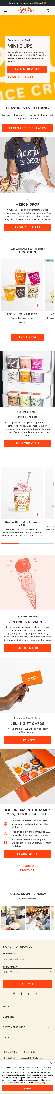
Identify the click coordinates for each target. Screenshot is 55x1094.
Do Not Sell (9, 1058)
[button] (27, 2)
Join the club (27, 443)
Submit (27, 984)
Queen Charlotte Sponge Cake (22, 523)
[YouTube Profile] (29, 994)
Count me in (27, 648)
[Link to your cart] (48, 10)
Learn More (27, 854)
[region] (27, 1076)
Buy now (27, 740)
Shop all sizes (28, 227)
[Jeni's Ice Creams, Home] (26, 10)
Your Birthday (10, 966)
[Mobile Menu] (5, 10)
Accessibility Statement (31, 1058)
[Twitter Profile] (36, 994)
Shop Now (27, 337)
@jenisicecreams (27, 898)
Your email (9, 953)
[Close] (51, 1063)
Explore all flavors (27, 867)
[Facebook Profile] (21, 994)
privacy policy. (40, 1082)
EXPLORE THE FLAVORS (27, 128)
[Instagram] (14, 994)
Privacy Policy (10, 1052)
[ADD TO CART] (37, 306)
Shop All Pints (20, 77)
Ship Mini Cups (27, 69)
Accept (27, 1088)
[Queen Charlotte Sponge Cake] (22, 493)
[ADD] (37, 514)
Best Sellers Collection (22, 313)
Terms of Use (30, 1052)
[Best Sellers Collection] (22, 285)
